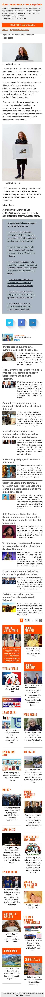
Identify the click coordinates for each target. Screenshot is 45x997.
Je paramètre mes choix (19, 30)
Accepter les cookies (22, 25)
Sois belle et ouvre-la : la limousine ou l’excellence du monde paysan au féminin (20, 306)
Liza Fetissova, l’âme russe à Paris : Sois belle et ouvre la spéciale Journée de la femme (20, 283)
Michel (19, 335)
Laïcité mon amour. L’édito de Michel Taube (12, 689)
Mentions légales (27, 993)
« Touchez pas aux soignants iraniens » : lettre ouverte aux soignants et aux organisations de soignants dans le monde (33, 865)
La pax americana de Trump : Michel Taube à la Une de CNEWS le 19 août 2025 (33, 946)
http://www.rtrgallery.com (23, 213)
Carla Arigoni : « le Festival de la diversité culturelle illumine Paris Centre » (33, 738)
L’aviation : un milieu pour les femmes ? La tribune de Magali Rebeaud (18, 597)
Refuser (5, 30)
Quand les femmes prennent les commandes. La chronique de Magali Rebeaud (21, 406)
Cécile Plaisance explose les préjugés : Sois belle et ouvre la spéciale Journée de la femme (21, 295)
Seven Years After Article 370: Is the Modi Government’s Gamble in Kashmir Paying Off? (12, 974)
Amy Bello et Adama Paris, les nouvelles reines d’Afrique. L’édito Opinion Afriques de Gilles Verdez (20, 434)
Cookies (27, 995)
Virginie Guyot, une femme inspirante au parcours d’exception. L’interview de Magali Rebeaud (22, 546)
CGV (34, 993)
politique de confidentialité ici (14, 18)
